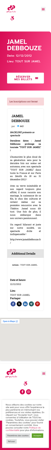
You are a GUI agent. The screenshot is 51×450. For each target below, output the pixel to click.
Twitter (19, 303)
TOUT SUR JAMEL (28, 61)
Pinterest (37, 303)
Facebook (13, 303)
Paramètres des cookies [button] (18, 435)
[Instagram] (28, 391)
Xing (31, 303)
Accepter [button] (37, 435)
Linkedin (25, 303)
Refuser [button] (11, 441)
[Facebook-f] (22, 391)
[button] (43, 9)
